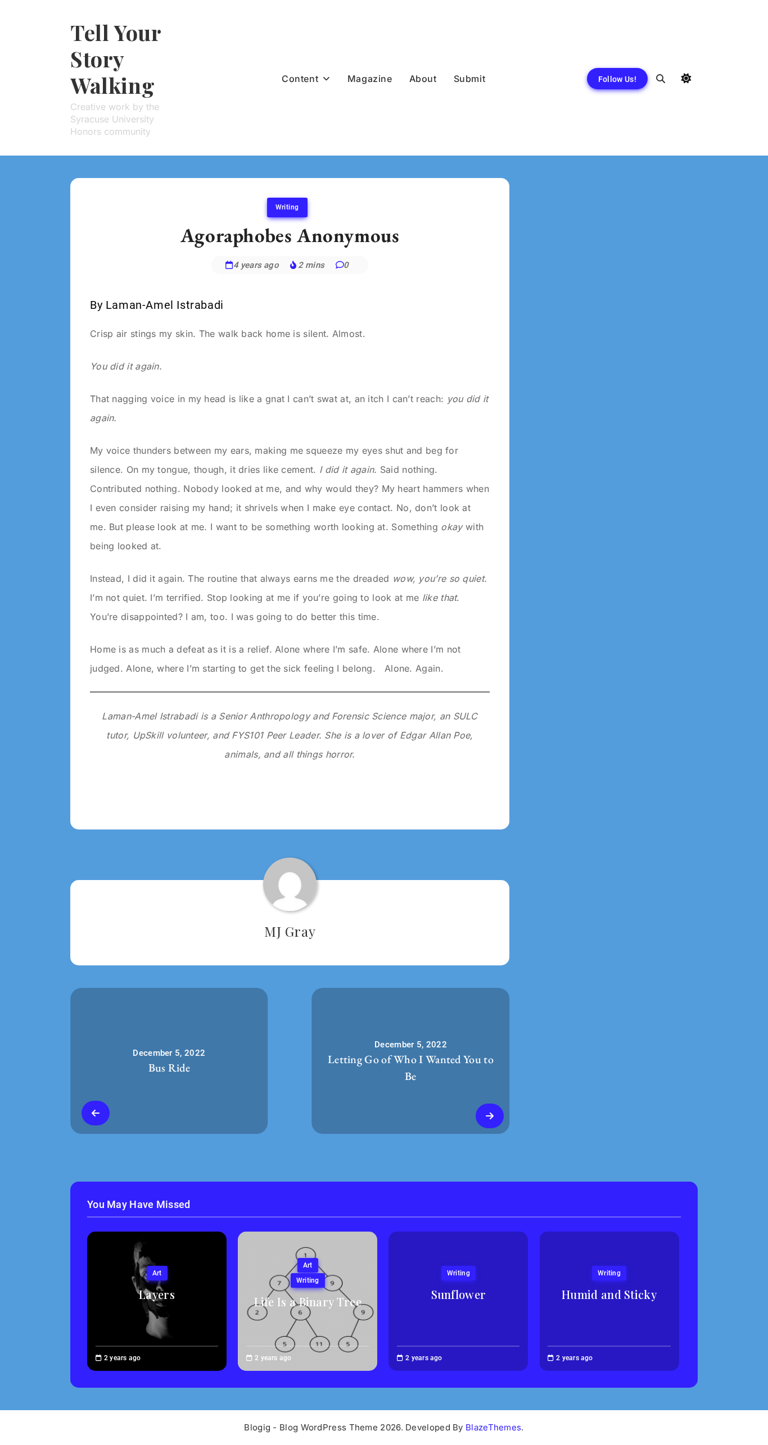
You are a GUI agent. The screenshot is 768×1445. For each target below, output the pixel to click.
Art (157, 1273)
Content (300, 78)
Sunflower (458, 1294)
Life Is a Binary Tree (308, 1301)
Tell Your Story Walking (115, 58)
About (423, 78)
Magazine (369, 78)
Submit (470, 78)
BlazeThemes (493, 1427)
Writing (287, 207)
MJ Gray (289, 931)
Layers (157, 1294)
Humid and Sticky (609, 1294)
